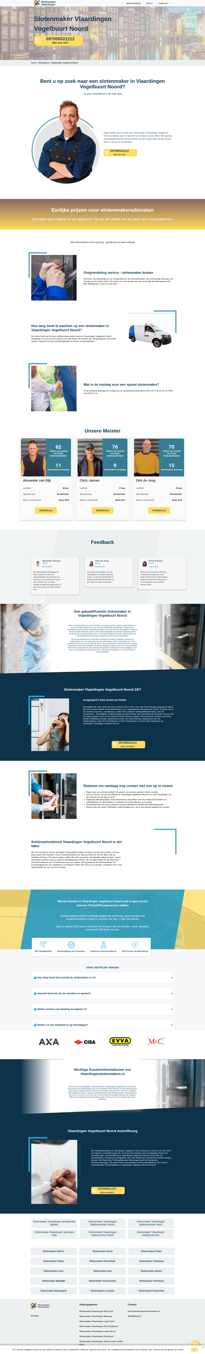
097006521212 (46, 510)
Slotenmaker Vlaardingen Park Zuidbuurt (98, 1326)
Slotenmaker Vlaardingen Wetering (95, 1316)
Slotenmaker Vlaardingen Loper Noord (97, 1331)
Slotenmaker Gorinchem (151, 1291)
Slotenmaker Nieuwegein (53, 1291)
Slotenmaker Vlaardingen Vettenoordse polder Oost (101, 1342)
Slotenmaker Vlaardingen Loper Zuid (96, 1321)
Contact (164, 3)
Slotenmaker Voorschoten (102, 1281)
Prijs (150, 3)
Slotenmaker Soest (102, 1251)
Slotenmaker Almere (151, 1271)
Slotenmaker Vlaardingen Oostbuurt (96, 1336)
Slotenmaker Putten (151, 1251)
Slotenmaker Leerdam (102, 1291)
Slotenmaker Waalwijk (53, 1281)
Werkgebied (133, 3)
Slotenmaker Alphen (53, 1251)
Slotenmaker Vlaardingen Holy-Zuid (96, 1311)
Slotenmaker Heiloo (53, 1261)
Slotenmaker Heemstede (102, 1261)
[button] (34, 1043)
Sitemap (34, 1316)
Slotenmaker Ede (102, 1271)
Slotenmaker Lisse (53, 1271)
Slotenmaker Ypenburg (151, 1281)
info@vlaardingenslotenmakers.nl (144, 1311)
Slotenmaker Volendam (151, 1261)
